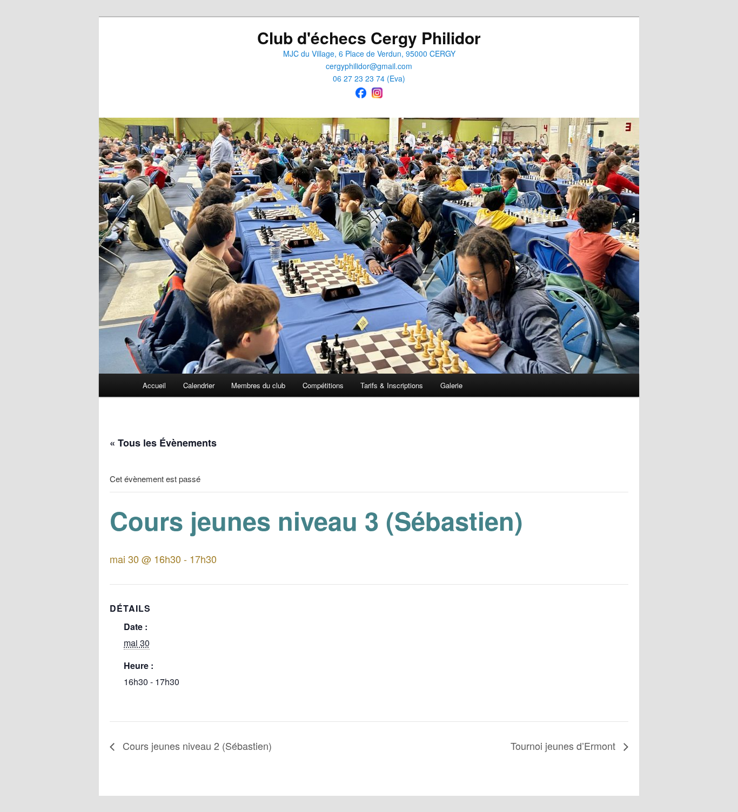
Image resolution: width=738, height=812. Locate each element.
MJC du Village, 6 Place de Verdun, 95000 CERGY (369, 53)
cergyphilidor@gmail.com (369, 65)
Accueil (154, 385)
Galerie (451, 385)
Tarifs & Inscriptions (391, 385)
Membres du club (258, 385)
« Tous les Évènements (163, 443)
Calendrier (198, 385)
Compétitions (323, 385)
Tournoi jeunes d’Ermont (564, 746)
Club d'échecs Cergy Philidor (369, 37)
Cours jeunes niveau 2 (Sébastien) (196, 746)
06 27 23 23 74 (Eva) (369, 78)
